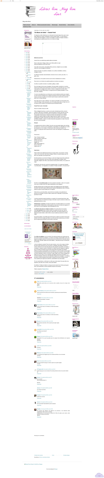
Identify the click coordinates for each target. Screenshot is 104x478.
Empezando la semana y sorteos (28, 132)
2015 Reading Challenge (28, 232)
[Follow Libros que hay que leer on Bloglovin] (77, 138)
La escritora (77, 237)
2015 (27, 70)
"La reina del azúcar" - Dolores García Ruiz (28, 94)
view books (29, 243)
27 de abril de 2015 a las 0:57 (46, 377)
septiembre (29, 79)
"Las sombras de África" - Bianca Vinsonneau (29, 124)
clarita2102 (39, 329)
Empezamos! (28, 185)
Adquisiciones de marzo (28, 196)
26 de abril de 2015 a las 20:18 (45, 360)
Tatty (38, 281)
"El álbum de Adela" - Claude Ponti (28, 108)
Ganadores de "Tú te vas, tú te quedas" (28, 136)
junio (28, 85)
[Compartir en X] (49, 272)
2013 (27, 215)
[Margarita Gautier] (72, 210)
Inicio (53, 455)
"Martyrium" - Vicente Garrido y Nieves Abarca (28, 100)
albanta (38, 387)
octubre (28, 77)
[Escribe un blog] (48, 272)
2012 (27, 217)
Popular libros (46, 269)
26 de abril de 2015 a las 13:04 (47, 321)
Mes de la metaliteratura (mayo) (29, 154)
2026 (27, 52)
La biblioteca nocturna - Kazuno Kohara (28, 119)
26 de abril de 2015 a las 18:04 (45, 345)
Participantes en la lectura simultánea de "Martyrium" (28, 174)
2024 (27, 56)
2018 (27, 65)
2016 (27, 69)
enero (28, 211)
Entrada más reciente (38, 455)
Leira (38, 345)
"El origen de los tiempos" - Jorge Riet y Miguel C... (28, 204)
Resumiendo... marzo (28, 199)
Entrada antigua (66, 455)
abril (28, 88)
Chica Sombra (40, 304)
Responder (39, 294)
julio (27, 83)
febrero (28, 210)
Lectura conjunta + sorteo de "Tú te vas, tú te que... (28, 181)
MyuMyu (39, 408)
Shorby (38, 377)
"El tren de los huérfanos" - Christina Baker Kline (28, 165)
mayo (28, 86)
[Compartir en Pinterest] (52, 272)
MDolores (39, 352)
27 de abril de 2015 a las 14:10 (46, 401)
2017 (27, 67)
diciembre (28, 72)
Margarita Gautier (75, 209)
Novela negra (54, 24)
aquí (40, 146)
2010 (27, 220)
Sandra (38, 401)
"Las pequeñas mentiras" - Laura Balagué (28, 113)
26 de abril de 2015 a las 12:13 (49, 304)
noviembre (29, 74)
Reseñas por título (27, 26)
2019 (27, 64)
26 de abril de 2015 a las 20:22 (49, 369)
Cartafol (38, 394)
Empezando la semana (28, 105)
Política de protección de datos (43, 24)
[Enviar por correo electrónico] (47, 272)
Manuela (39, 321)
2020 (27, 62)
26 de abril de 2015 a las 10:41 (47, 297)
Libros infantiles (71, 24)
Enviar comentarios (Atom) (45, 457)
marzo (28, 208)
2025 (27, 54)
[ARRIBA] (99, 475)
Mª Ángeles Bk (40, 369)
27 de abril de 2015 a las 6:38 (46, 387)
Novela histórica (62, 24)
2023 (27, 57)
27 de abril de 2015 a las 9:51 (46, 394)
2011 (27, 218)
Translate (76, 219)
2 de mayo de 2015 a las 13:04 (47, 408)
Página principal (26, 24)
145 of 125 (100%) (27, 242)
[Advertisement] (52, 445)
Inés (38, 360)
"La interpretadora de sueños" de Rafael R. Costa (28, 150)
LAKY (75, 126)
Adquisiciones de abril (28, 90)
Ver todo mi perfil (75, 132)
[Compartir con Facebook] (51, 272)
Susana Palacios (40, 290)
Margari (38, 336)
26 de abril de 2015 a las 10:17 (50, 290)
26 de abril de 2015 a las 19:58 (47, 352)
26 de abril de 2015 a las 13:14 (48, 329)
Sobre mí (34, 24)
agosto (28, 81)
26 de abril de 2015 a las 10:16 (45, 281)
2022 (27, 59)
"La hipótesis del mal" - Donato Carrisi (28, 159)
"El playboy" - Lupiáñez (28, 129)
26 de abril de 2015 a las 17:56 (46, 336)
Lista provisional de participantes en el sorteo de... (28, 142)
